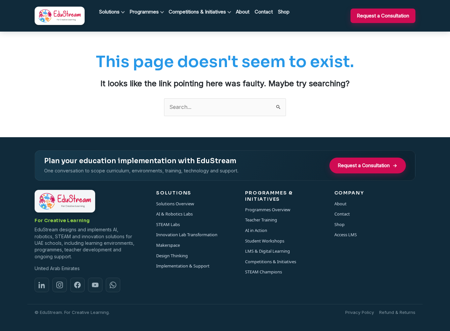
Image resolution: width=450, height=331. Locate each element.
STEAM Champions (263, 272)
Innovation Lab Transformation (186, 235)
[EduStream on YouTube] (95, 285)
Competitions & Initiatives (270, 262)
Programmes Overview (267, 210)
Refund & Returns (397, 312)
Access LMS (345, 235)
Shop (339, 224)
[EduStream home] (60, 16)
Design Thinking (172, 256)
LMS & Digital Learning (267, 251)
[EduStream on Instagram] (59, 285)
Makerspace (168, 245)
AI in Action (256, 230)
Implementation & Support (183, 266)
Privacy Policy (359, 312)
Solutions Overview (175, 204)
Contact (342, 214)
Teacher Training (261, 220)
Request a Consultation (383, 16)
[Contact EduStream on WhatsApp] (113, 285)
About (340, 204)
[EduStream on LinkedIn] (42, 285)
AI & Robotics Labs (174, 214)
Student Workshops (264, 241)
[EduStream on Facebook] (77, 285)
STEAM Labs (168, 224)
